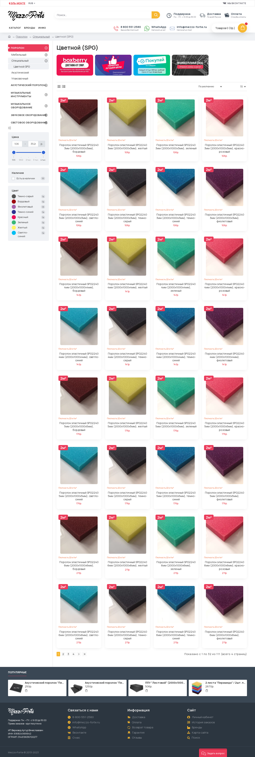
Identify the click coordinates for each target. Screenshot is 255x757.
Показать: (232, 86)
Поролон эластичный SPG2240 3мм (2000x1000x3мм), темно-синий (176, 218)
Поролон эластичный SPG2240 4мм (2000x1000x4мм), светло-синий (79, 357)
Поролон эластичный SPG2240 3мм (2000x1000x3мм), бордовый (79, 148)
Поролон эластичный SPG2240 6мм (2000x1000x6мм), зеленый (176, 565)
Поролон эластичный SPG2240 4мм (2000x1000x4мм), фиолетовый (224, 357)
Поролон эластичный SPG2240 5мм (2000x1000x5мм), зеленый (176, 424)
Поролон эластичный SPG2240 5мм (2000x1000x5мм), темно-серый (127, 496)
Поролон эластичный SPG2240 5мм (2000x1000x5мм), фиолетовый (224, 496)
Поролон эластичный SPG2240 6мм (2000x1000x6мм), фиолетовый (224, 635)
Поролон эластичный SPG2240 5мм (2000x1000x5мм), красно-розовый (224, 426)
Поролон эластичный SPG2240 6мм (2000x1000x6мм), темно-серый (127, 635)
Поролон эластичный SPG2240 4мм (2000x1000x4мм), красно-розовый (224, 287)
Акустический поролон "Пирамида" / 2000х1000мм (105, 682)
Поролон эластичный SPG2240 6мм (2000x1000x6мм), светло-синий (79, 635)
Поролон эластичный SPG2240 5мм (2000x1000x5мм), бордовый (79, 426)
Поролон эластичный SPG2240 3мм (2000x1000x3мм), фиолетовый (224, 218)
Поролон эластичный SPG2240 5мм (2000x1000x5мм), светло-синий (79, 496)
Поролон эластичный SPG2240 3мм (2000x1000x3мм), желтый (127, 146)
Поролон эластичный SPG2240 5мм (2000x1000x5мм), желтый (127, 424)
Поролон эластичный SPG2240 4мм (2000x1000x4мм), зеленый (176, 287)
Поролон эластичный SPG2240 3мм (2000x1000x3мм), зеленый (176, 146)
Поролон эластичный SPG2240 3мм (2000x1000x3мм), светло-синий (79, 218)
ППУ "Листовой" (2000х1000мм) (165, 682)
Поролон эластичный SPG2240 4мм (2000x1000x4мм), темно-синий (176, 357)
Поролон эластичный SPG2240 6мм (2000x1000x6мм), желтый (127, 563)
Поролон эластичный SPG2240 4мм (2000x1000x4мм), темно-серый (127, 357)
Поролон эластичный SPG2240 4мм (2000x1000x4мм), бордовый (79, 287)
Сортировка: (184, 86)
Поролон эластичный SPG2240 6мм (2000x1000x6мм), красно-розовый (224, 565)
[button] (213, 752)
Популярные (17, 672)
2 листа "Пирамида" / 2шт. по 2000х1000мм (225, 682)
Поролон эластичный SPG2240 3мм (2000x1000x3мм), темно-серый (127, 218)
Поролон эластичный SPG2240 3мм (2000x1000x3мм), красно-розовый (224, 148)
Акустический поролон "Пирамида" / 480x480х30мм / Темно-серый (45, 682)
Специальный (41, 36)
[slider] (14, 152)
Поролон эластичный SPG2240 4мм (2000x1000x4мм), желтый (127, 285)
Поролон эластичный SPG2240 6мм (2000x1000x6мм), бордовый (79, 565)
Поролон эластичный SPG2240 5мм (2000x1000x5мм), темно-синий (176, 496)
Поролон (21, 36)
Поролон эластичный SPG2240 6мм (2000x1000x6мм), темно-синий (176, 635)
